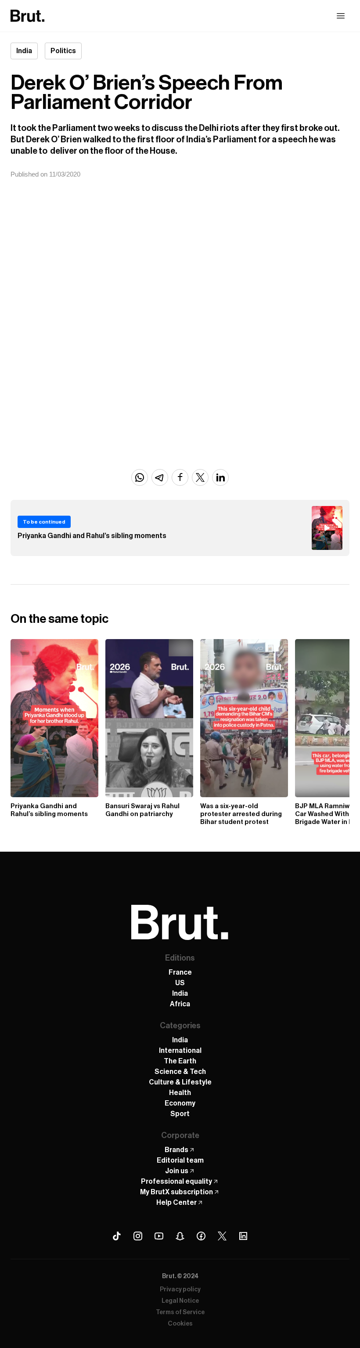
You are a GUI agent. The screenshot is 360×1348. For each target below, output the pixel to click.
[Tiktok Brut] (117, 1236)
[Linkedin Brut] (243, 1236)
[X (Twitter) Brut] (222, 1236)
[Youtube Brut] (159, 1236)
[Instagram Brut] (138, 1236)
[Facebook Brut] (201, 1236)
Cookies (180, 1324)
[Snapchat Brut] (180, 1236)
